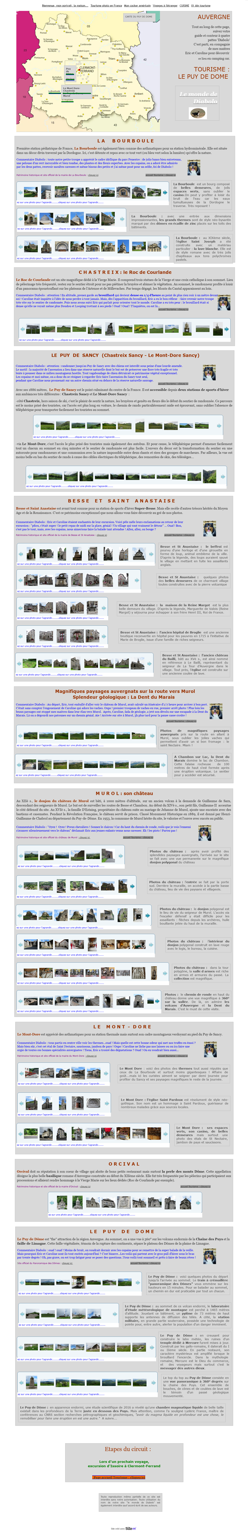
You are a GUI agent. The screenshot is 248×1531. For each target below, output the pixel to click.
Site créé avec (118, 1529)
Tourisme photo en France (106, 5)
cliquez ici (93, 175)
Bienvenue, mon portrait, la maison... (65, 5)
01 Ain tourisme (200, 5)
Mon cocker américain (137, 5)
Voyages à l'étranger (165, 5)
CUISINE (184, 5)
